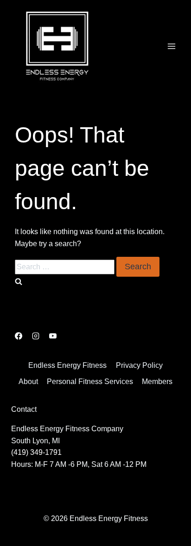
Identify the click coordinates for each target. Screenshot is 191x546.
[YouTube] (52, 336)
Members (157, 381)
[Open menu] (171, 46)
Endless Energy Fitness (67, 365)
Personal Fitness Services (90, 381)
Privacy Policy (139, 365)
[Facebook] (18, 336)
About (28, 381)
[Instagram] (35, 336)
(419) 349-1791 (36, 452)
